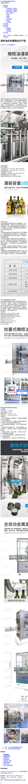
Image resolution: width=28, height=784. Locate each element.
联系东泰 (5, 32)
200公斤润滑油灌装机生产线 (15, 747)
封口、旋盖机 (9, 13)
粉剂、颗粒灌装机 (8, 765)
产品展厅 (5, 7)
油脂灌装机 (12, 44)
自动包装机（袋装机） (12, 10)
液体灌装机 (6, 757)
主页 (4, 35)
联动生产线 (6, 763)
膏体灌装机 (6, 759)
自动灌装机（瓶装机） (12, 8)
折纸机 (8, 20)
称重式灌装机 (6, 762)
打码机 (8, 17)
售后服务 (8, 29)
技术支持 (5, 23)
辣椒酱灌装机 (6, 756)
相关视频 (5, 25)
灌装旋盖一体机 (7, 760)
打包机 (8, 14)
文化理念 (8, 31)
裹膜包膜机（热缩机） (12, 11)
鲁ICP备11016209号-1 (7, 773)
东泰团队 (8, 28)
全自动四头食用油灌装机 (14, 748)
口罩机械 (8, 22)
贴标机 (8, 16)
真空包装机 (9, 19)
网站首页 (5, 5)
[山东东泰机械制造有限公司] (8, 1)
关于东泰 (5, 26)
